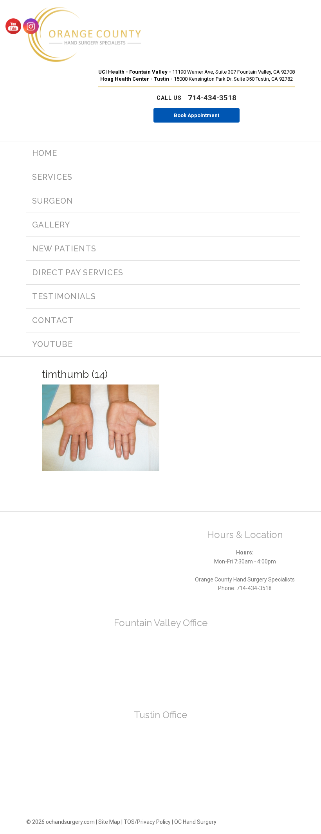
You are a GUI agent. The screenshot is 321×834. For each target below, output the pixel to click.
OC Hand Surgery (195, 822)
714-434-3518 (196, 97)
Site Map (109, 822)
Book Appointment (196, 115)
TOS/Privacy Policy (147, 822)
